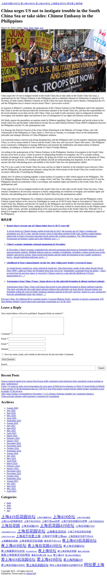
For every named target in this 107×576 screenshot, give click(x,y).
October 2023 (13, 476)
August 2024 (12, 453)
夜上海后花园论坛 (74, 546)
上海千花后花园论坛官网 (74, 521)
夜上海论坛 (47, 551)
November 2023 (14, 473)
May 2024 (11, 458)
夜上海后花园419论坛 (45, 546)
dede (31, 28)
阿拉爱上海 (94, 564)
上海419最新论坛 (44, 517)
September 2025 (14, 420)
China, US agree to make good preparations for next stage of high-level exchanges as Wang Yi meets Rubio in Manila (52, 386)
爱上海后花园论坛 (37, 565)
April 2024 (11, 461)
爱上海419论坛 (49, 559)
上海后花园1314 (85, 526)
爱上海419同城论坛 (73, 555)
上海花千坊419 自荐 (8, 536)
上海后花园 (10, 526)
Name (4, 339)
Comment (6, 334)
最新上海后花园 (83, 551)
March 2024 (12, 463)
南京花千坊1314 (52, 541)
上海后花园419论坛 (57, 525)
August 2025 (12, 423)
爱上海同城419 (73, 559)
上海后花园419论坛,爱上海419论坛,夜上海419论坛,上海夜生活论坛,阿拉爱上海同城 (41, 3)
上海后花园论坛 (31, 531)
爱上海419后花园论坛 (18, 560)
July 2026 (11, 410)
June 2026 (11, 413)
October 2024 (13, 448)
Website (4, 349)
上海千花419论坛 (32, 521)
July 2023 (11, 483)
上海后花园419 (30, 526)
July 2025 (11, 425)
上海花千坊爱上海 (28, 536)
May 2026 (11, 415)
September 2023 (14, 478)
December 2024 (14, 443)
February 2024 (13, 466)
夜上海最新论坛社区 (13, 551)
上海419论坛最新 (83, 518)
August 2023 (12, 481)
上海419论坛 (64, 517)
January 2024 (13, 468)
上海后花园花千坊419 (8, 532)
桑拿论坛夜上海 (38, 555)
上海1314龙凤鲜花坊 (12, 521)
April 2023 (11, 491)
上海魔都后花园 (9, 541)
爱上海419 (58, 555)
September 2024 (14, 451)
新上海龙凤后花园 (67, 551)
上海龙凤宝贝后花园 (31, 540)
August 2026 (12, 408)
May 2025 (11, 431)
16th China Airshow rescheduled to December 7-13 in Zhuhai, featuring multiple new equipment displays (47, 394)
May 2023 (11, 488)
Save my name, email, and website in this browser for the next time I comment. (39, 354)
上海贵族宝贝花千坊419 (80, 536)
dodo (36, 28)
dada (26, 28)
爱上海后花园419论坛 (13, 565)
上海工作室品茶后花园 (79, 531)
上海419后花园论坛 (18, 517)
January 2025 (13, 441)
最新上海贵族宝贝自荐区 (15, 554)
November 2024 (14, 446)
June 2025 (11, 428)
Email (4, 344)
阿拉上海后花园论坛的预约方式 (66, 565)
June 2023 (11, 486)
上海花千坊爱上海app (54, 536)
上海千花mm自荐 (51, 521)
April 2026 (11, 418)
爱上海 (49, 555)
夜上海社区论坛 (31, 551)
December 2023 (14, 471)
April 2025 (11, 433)
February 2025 (13, 438)
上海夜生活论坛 (56, 531)
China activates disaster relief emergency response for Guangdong (30, 396)
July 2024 (11, 456)
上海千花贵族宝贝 (96, 521)
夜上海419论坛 (13, 545)
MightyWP (31, 573)
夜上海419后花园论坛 (79, 541)
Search (4, 364)
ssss (41, 28)
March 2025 (12, 436)
